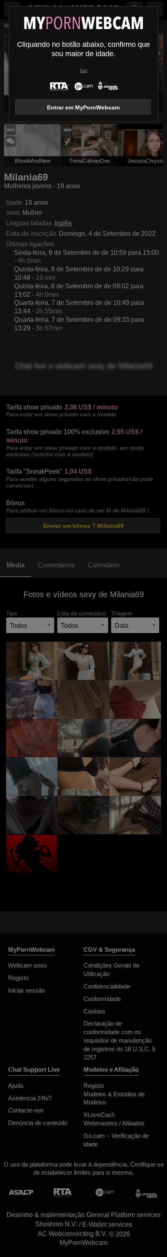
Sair (83, 70)
